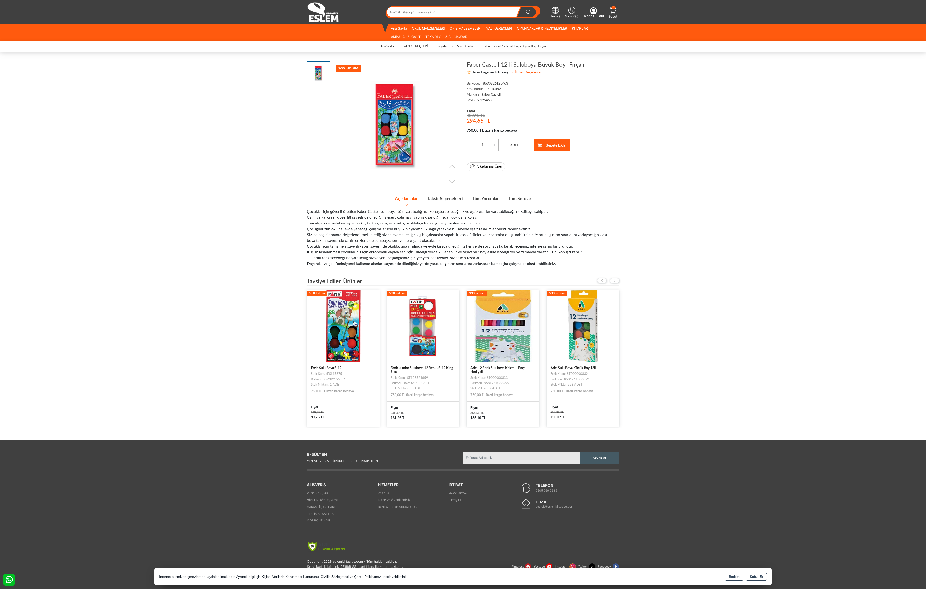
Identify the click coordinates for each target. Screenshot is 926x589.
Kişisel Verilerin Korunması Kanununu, (291, 577)
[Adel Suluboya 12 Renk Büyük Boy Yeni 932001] (583, 326)
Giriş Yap (571, 16)
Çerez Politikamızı (368, 577)
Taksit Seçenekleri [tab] (445, 199)
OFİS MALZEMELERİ (465, 28)
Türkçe (556, 16)
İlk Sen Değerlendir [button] (528, 72)
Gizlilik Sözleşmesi (322, 500)
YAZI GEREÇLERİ (499, 28)
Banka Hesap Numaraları (398, 507)
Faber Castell (491, 94)
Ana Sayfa (399, 28)
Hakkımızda (458, 493)
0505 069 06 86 (546, 490)
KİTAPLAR (580, 28)
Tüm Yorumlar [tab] (485, 199)
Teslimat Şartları (321, 513)
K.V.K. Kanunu (317, 493)
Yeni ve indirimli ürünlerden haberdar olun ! (343, 461)
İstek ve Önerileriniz (394, 500)
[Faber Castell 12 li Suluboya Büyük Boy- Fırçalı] (395, 125)
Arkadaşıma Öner (489, 166)
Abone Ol (599, 457)
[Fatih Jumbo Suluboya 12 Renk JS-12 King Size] (343, 326)
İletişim (455, 500)
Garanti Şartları (321, 507)
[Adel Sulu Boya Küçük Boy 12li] (503, 326)
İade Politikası (318, 520)
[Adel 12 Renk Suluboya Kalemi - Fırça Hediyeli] (423, 326)
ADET (514, 145)
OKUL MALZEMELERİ (428, 28)
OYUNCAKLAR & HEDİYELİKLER (542, 28)
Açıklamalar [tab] (406, 199)
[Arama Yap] (528, 12)
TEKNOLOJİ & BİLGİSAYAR (446, 37)
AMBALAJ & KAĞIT (406, 37)
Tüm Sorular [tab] (519, 199)
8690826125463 (479, 100)
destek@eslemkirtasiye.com (554, 506)
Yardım (383, 493)
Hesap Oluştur (593, 16)
